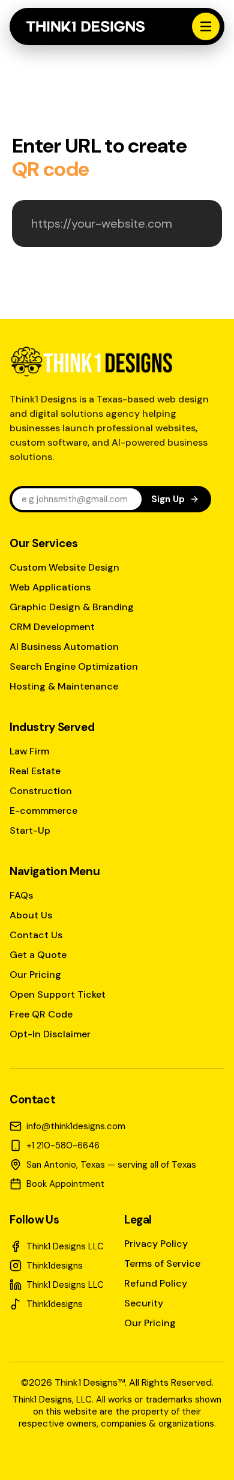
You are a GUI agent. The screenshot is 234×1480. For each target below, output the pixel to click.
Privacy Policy (156, 1243)
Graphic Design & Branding (72, 607)
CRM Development (52, 626)
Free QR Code (41, 1014)
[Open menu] (206, 26)
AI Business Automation (64, 646)
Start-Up (30, 830)
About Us (31, 915)
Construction (41, 790)
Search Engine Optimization (74, 666)
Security (143, 1303)
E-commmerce (43, 810)
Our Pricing (35, 974)
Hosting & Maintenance (64, 686)
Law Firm (29, 751)
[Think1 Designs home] (85, 26)
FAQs (21, 895)
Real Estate (35, 771)
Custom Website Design (64, 567)
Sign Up (168, 499)
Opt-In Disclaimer (50, 1034)
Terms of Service (162, 1263)
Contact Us (36, 935)
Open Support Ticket (58, 994)
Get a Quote (38, 954)
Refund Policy (155, 1283)
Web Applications (50, 587)
